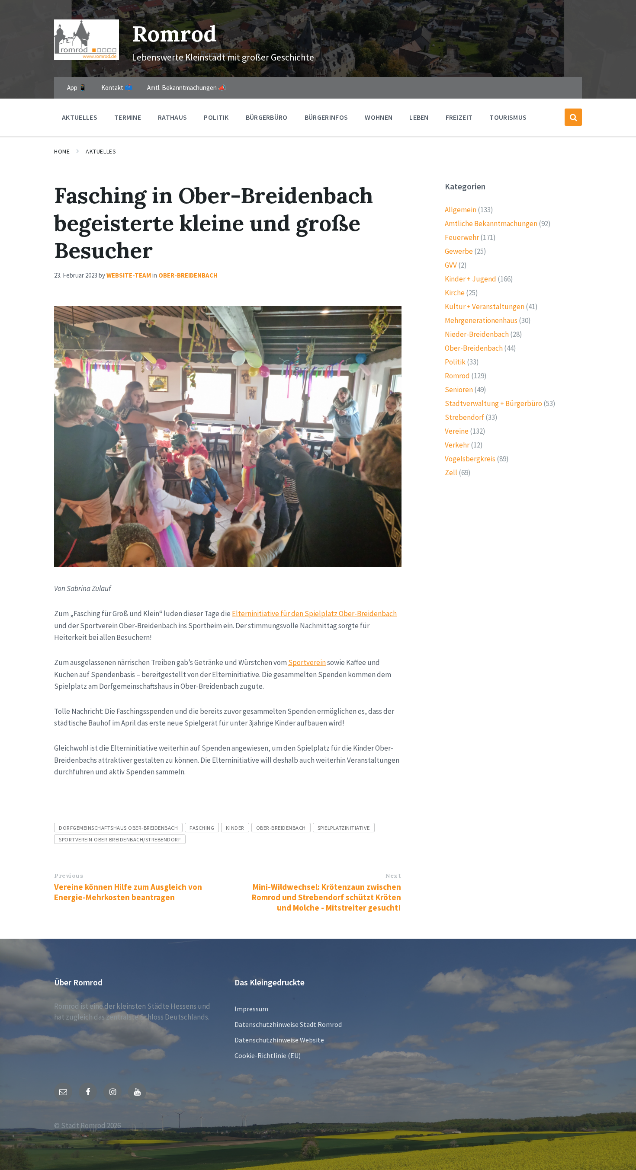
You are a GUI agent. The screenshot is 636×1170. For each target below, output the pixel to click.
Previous (68, 875)
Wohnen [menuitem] (378, 117)
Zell (451, 472)
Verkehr (457, 445)
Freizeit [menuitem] (459, 117)
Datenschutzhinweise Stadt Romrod (288, 1024)
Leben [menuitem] (419, 117)
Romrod (174, 33)
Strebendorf (464, 417)
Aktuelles (101, 151)
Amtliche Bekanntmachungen (491, 223)
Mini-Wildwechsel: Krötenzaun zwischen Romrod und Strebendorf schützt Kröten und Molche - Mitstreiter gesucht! (326, 897)
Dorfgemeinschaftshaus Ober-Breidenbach (118, 827)
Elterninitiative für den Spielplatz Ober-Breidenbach (314, 613)
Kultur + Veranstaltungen (484, 306)
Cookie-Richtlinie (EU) (267, 1055)
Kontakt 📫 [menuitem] (117, 87)
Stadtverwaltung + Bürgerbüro (493, 403)
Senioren (459, 389)
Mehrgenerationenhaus (481, 320)
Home (62, 151)
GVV (451, 265)
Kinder (235, 827)
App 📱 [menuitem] (77, 87)
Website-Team (128, 275)
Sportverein (307, 662)
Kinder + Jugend (470, 279)
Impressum (251, 1008)
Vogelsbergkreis (470, 459)
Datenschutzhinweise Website (279, 1040)
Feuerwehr (462, 237)
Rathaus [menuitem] (172, 117)
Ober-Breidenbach (188, 275)
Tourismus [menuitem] (508, 117)
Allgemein (460, 209)
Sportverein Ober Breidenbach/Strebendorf (120, 839)
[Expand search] (573, 117)
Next (393, 875)
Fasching (202, 827)
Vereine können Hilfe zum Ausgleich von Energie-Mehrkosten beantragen (128, 892)
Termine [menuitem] (127, 117)
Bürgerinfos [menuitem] (326, 117)
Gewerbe (459, 251)
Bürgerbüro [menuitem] (267, 117)
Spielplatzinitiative (344, 827)
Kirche (455, 292)
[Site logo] (86, 57)
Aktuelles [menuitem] (79, 117)
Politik (455, 362)
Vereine (457, 431)
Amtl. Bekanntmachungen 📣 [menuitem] (186, 87)
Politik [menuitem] (216, 117)
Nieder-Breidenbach (477, 334)
